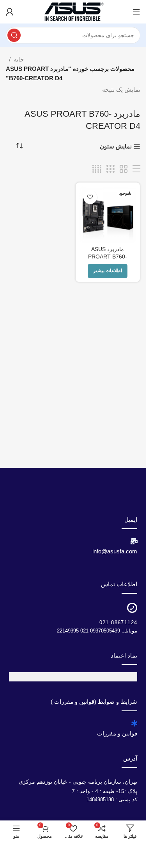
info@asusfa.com (114, 551)
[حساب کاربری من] (10, 12)
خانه (19, 59)
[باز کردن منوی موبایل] (136, 12)
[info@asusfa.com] (134, 541)
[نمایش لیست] (136, 169)
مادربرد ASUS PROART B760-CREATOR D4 (107, 256)
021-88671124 (118, 622)
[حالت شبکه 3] (110, 169)
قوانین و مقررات (117, 733)
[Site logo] (73, 11)
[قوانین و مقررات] (134, 723)
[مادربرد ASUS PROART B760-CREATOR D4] (108, 215)
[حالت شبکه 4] (96, 169)
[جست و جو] (14, 35)
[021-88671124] (132, 608)
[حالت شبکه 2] (123, 169)
